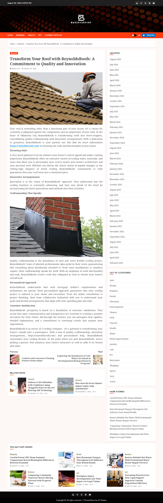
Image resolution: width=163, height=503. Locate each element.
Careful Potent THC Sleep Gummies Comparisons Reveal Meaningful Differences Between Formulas (130, 401)
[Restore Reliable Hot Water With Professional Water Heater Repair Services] (115, 460)
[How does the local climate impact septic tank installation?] (65, 386)
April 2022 (114, 257)
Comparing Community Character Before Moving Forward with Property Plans (128, 427)
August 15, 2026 (18, 466)
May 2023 (114, 205)
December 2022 (117, 231)
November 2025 (117, 96)
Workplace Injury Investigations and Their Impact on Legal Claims (88, 479)
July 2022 (114, 247)
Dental (113, 296)
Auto (112, 280)
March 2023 (115, 216)
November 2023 (117, 179)
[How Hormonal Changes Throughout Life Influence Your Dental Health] (66, 460)
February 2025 (116, 127)
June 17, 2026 (35, 486)
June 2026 (114, 70)
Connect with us (53, 35)
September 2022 (117, 236)
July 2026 (114, 64)
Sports (113, 371)
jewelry (113, 344)
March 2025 (115, 122)
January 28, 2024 (36, 394)
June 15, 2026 (83, 485)
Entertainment (116, 307)
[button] (139, 35)
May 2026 (114, 75)
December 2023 (117, 174)
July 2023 (114, 195)
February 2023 (116, 221)
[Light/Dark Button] (134, 35)
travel (112, 381)
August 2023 (115, 189)
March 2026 (115, 85)
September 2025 (117, 106)
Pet (40, 35)
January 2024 (116, 169)
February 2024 (116, 163)
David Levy (16, 69)
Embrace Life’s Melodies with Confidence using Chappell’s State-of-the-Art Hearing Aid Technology (41, 386)
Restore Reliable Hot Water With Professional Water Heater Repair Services (138, 460)
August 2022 (115, 242)
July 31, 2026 (83, 466)
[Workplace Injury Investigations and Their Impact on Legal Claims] (66, 478)
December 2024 (117, 137)
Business (20, 35)
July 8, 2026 (131, 466)
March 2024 (115, 158)
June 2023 (114, 200)
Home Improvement (119, 339)
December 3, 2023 (84, 392)
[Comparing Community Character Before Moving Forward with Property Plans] (18, 478)
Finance (113, 312)
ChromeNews (89, 500)
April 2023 (114, 210)
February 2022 (116, 263)
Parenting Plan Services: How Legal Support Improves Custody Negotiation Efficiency (137, 479)
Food (112, 317)
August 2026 (115, 59)
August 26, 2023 (30, 69)
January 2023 (116, 226)
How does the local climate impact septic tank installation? (88, 386)
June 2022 (114, 252)
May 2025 (114, 116)
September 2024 (117, 143)
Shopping (114, 365)
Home (10, 35)
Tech (112, 376)
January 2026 (116, 90)
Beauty (113, 285)
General (14, 53)
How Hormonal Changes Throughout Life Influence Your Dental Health (89, 460)
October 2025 (116, 101)
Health (31, 35)
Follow (150, 35)
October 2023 (116, 184)
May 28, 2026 (132, 486)
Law (112, 349)
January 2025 (116, 132)
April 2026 (114, 80)
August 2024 (115, 148)
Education (114, 301)
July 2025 (114, 111)
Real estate (115, 360)
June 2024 (114, 153)
